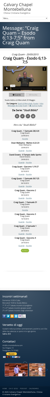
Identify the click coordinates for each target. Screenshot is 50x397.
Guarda (18, 95)
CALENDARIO (34, 389)
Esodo (35, 103)
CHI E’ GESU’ (13, 389)
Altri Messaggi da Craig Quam (25, 104)
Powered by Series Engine (25, 257)
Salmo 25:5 (6, 334)
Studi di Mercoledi (25, 103)
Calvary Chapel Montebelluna (18, 6)
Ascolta (34, 95)
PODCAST (23, 389)
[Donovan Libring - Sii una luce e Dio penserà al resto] (16, 369)
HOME (4, 389)
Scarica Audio (37, 105)
